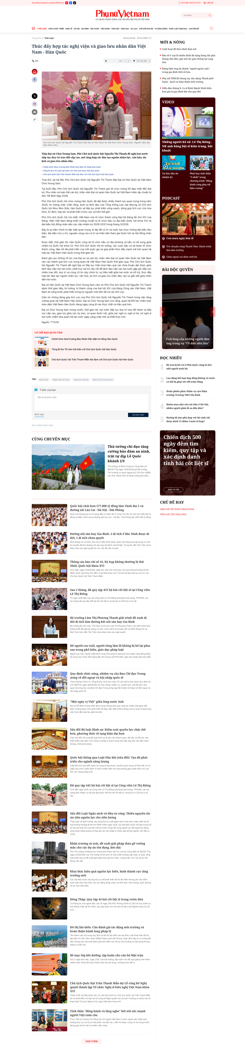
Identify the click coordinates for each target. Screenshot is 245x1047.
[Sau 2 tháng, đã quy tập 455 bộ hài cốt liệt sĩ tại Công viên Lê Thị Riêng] (49, 599)
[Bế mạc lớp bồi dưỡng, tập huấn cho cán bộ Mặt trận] (49, 964)
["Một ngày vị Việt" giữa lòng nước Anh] (49, 711)
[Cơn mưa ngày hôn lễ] (187, 219)
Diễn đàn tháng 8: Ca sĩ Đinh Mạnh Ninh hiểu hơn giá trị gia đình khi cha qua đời (187, 90)
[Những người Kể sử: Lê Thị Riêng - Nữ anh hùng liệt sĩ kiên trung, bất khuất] (187, 123)
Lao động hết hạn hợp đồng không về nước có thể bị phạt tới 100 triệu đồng (190, 379)
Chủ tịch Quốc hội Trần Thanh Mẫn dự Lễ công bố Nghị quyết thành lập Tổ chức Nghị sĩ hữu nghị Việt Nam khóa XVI (109, 987)
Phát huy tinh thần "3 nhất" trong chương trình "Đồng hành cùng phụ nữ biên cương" (201, 181)
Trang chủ (36, 38)
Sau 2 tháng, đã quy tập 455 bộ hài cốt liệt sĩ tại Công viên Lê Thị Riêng (110, 592)
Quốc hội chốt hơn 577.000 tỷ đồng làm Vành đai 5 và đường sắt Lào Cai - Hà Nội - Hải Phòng (106, 508)
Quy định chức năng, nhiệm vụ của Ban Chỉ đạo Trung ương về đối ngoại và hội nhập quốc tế (107, 675)
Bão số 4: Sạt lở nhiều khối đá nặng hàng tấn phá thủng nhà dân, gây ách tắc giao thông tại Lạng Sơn (188, 59)
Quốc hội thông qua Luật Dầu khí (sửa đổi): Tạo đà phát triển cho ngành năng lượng (109, 759)
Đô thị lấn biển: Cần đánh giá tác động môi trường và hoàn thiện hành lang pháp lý (107, 929)
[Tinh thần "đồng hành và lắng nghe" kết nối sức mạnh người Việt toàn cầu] (49, 1020)
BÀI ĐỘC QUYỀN (177, 269)
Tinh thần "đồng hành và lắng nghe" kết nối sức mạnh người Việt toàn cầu (107, 1013)
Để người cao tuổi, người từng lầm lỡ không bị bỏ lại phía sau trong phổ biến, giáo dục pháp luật (110, 648)
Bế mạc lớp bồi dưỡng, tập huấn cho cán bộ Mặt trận (106, 955)
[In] (34, 112)
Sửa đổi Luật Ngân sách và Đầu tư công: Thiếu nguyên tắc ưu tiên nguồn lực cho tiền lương (110, 815)
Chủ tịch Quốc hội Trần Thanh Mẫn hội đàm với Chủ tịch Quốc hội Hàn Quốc (78, 174)
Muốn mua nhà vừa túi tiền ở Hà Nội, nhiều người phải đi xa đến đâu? (187, 406)
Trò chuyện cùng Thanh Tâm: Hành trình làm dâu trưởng (188, 248)
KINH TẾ (68, 29)
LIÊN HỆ (210, 3)
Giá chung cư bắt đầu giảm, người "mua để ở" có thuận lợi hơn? (188, 339)
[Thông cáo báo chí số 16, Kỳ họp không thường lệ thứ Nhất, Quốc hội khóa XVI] (49, 571)
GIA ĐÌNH (85, 29)
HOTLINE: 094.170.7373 (190, 3)
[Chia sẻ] (34, 104)
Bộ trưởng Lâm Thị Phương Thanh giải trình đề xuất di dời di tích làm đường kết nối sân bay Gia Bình (108, 620)
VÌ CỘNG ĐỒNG (161, 29)
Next (212, 312)
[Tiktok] (74, 2)
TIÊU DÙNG (105, 29)
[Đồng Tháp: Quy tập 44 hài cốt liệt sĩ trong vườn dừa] (49, 908)
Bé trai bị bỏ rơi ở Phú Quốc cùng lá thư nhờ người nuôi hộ (189, 366)
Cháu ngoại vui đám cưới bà (181, 256)
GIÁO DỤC (125, 29)
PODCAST (171, 198)
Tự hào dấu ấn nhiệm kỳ (170, 175)
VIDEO (168, 102)
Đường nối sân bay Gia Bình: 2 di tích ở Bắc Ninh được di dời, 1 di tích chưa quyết (109, 536)
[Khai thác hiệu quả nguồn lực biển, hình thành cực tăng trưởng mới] (49, 880)
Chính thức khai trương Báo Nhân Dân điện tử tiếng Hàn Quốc (72, 167)
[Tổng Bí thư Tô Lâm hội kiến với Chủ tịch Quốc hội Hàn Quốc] (42, 351)
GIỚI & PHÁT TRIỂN (56, 29)
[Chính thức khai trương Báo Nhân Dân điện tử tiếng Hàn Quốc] (42, 341)
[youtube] (66, 2)
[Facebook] (70, 2)
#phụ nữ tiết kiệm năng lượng (177, 508)
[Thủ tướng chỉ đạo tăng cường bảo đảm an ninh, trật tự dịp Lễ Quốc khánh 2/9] (68, 467)
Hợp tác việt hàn (81, 380)
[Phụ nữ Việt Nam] (122, 15)
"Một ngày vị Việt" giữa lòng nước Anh (97, 702)
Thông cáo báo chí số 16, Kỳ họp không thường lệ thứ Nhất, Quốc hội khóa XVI (107, 564)
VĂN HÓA (115, 29)
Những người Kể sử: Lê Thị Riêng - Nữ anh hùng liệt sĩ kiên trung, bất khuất (187, 146)
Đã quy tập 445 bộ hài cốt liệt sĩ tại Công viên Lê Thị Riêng (110, 785)
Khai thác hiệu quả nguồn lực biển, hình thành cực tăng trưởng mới (109, 873)
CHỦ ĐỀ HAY (172, 502)
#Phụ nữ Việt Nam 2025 (173, 514)
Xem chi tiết (173, 489)
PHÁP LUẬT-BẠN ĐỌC (178, 29)
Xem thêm (91, 1041)
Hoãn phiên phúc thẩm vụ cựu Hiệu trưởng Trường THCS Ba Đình (186, 393)
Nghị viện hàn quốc (61, 380)
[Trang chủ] (34, 29)
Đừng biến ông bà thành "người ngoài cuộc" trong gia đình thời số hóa (186, 70)
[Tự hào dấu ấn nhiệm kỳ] (173, 162)
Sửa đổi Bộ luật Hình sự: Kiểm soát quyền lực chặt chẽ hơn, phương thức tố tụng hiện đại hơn (108, 731)
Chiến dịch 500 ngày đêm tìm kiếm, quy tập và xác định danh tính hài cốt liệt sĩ (185, 450)
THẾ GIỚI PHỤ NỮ (146, 29)
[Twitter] (34, 96)
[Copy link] (34, 120)
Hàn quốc (44, 380)
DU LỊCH (134, 29)
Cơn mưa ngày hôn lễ (180, 238)
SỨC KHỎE (94, 29)
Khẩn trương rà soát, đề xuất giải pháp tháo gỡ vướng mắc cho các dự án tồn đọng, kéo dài (107, 845)
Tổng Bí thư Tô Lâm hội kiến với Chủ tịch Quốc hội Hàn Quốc (71, 170)
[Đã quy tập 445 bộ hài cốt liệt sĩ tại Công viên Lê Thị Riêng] (49, 794)
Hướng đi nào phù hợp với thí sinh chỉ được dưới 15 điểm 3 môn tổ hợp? (188, 419)
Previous (162, 312)
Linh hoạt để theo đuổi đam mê (179, 49)
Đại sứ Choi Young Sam (103, 380)
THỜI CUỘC (42, 29)
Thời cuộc (49, 38)
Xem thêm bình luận (42, 425)
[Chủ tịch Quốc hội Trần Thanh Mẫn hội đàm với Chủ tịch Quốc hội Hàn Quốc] (42, 362)
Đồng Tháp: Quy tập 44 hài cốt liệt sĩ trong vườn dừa (106, 899)
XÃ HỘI (77, 29)
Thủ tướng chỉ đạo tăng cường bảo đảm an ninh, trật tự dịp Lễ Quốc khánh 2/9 (129, 453)
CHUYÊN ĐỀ (194, 29)
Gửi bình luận (138, 414)
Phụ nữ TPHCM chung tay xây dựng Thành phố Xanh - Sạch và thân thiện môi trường (187, 80)
